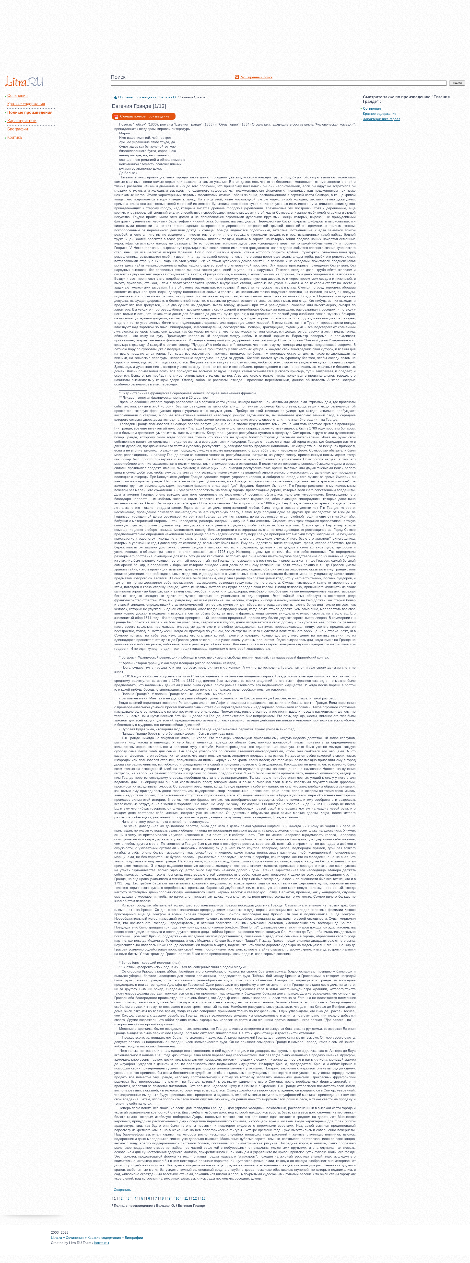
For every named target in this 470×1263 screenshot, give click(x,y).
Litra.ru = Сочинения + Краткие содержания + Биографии (97, 1238)
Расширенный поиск (256, 77)
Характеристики (21, 121)
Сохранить (122, 1190)
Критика (14, 137)
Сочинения (17, 95)
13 (204, 1198)
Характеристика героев (381, 119)
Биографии (17, 129)
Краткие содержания (26, 104)
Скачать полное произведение (144, 116)
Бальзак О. (168, 97)
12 (195, 1198)
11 (186, 1198)
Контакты (101, 1243)
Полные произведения (29, 112)
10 (177, 1198)
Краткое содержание (379, 114)
